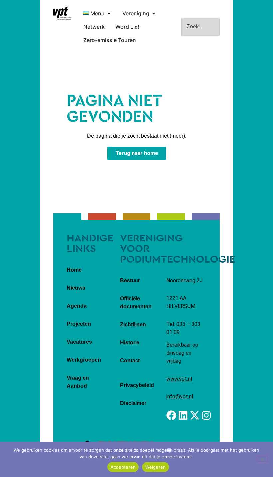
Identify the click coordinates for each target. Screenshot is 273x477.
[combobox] (200, 27)
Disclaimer (133, 403)
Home (74, 270)
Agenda (77, 306)
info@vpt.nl (179, 396)
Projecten (79, 324)
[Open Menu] (109, 13)
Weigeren (155, 467)
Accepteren (123, 467)
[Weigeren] (262, 459)
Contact (130, 360)
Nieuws (76, 288)
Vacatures (79, 342)
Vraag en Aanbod (78, 382)
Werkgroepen (84, 360)
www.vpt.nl (179, 379)
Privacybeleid (137, 385)
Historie (129, 342)
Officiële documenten (136, 302)
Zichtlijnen (133, 324)
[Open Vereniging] (153, 13)
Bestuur (130, 280)
